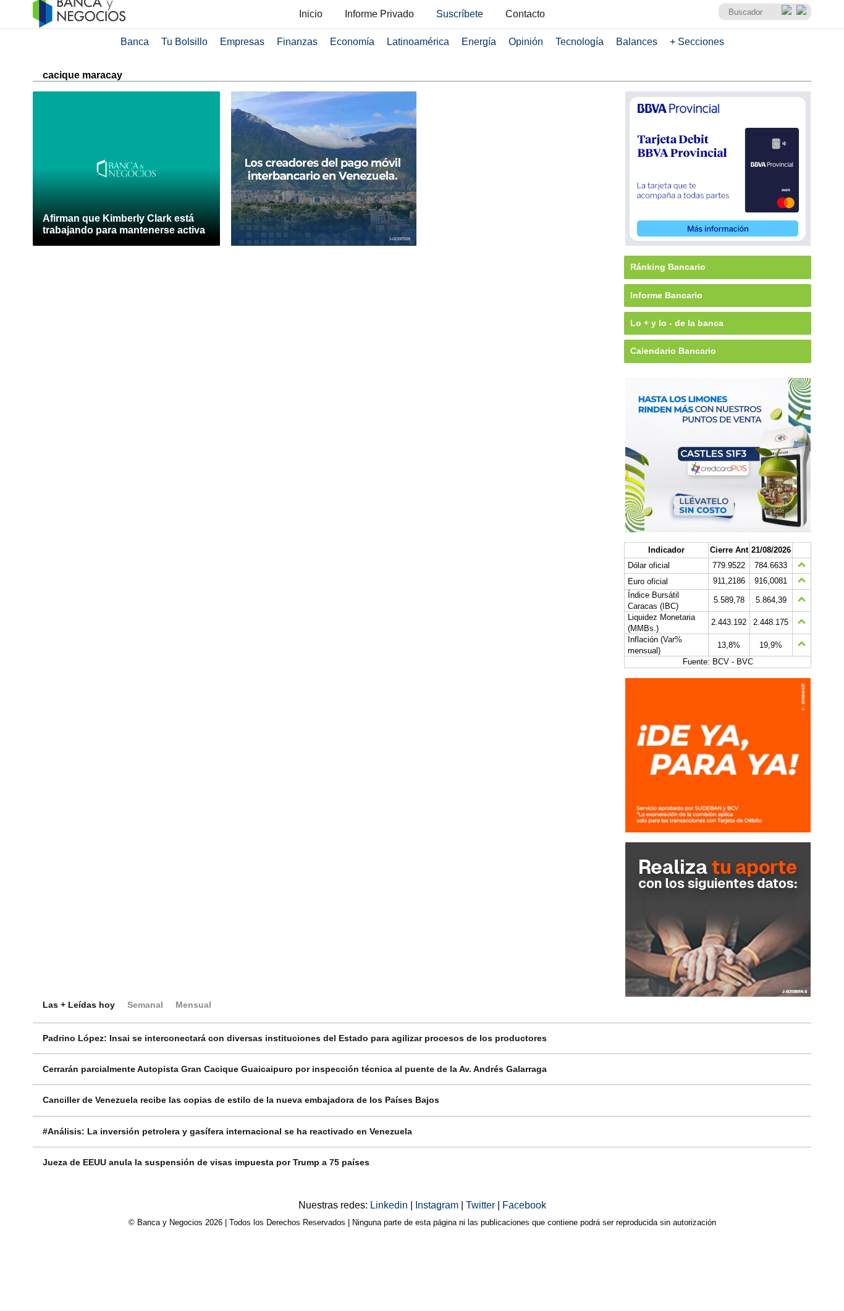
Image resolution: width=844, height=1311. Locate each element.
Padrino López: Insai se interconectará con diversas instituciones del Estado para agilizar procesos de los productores (295, 1038)
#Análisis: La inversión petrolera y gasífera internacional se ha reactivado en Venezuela (227, 1131)
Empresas (242, 41)
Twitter (481, 1205)
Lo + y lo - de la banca (677, 323)
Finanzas (297, 41)
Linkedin (390, 1205)
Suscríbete (459, 14)
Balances (636, 41)
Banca (134, 41)
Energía (479, 41)
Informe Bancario (666, 295)
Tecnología (579, 41)
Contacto (525, 14)
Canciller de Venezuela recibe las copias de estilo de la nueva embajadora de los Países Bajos (241, 1100)
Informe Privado (379, 14)
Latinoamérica (418, 41)
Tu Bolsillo (184, 41)
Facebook (524, 1205)
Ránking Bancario (668, 267)
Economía (352, 41)
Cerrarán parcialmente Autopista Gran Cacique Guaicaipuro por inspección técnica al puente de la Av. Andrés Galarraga (295, 1069)
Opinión (526, 41)
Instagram (438, 1205)
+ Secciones (697, 41)
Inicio (311, 14)
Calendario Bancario (673, 351)
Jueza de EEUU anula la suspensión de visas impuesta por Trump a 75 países (206, 1162)
